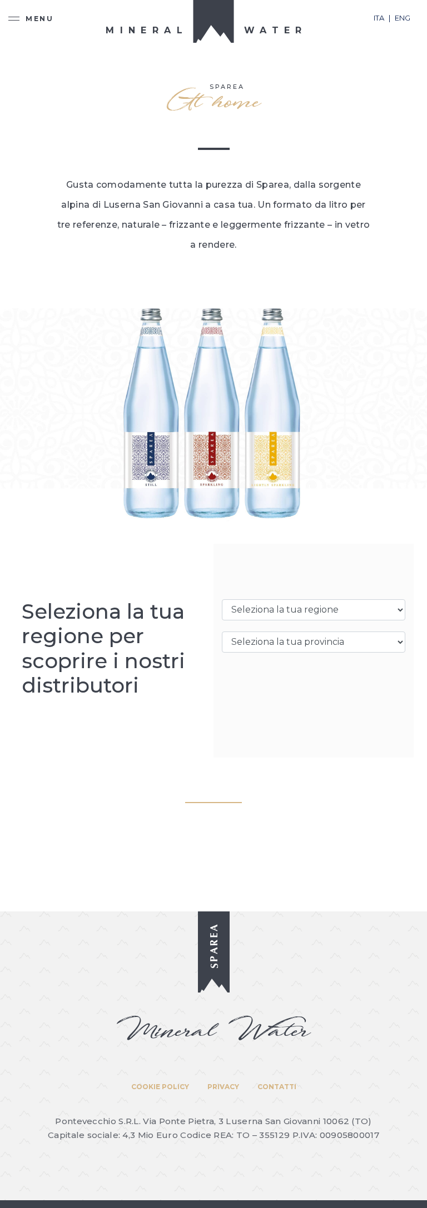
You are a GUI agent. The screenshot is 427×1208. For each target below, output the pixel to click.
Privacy (223, 1086)
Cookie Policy (160, 1086)
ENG (402, 17)
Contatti (276, 1086)
